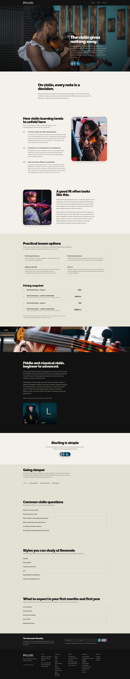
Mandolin (57, 673)
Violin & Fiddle (58, 663)
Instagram (98, 658)
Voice (56, 660)
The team (70, 660)
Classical (25, 558)
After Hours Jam (72, 665)
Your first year (27, 619)
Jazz (24, 570)
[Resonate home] (28, 2)
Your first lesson (27, 607)
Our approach (71, 656)
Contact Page (85, 663)
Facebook (98, 656)
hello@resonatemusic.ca (88, 658)
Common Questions (87, 667)
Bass (56, 665)
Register (84, 660)
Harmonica (57, 675)
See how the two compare (50, 249)
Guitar (56, 658)
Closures (84, 672)
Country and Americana (29, 566)
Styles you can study (45, 483)
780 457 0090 (85, 656)
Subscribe (102, 640)
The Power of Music (73, 658)
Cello (56, 672)
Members (84, 662)
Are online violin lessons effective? (32, 526)
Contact (104, 2)
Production (57, 668)
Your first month (27, 611)
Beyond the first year (28, 623)
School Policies (85, 668)
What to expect (55, 483)
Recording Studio (72, 662)
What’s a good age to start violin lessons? (34, 522)
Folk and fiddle (27, 562)
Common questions (33, 483)
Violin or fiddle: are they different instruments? (35, 518)
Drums (56, 662)
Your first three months (29, 615)
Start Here (76, 63)
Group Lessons (58, 670)
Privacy (84, 670)
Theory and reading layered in (31, 579)
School (93, 2)
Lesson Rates (85, 665)
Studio (98, 2)
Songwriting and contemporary (31, 575)
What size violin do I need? (30, 514)
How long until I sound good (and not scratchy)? (36, 530)
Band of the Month (72, 663)
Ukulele (56, 667)
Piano (56, 656)
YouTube (98, 660)
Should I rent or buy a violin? (30, 510)
